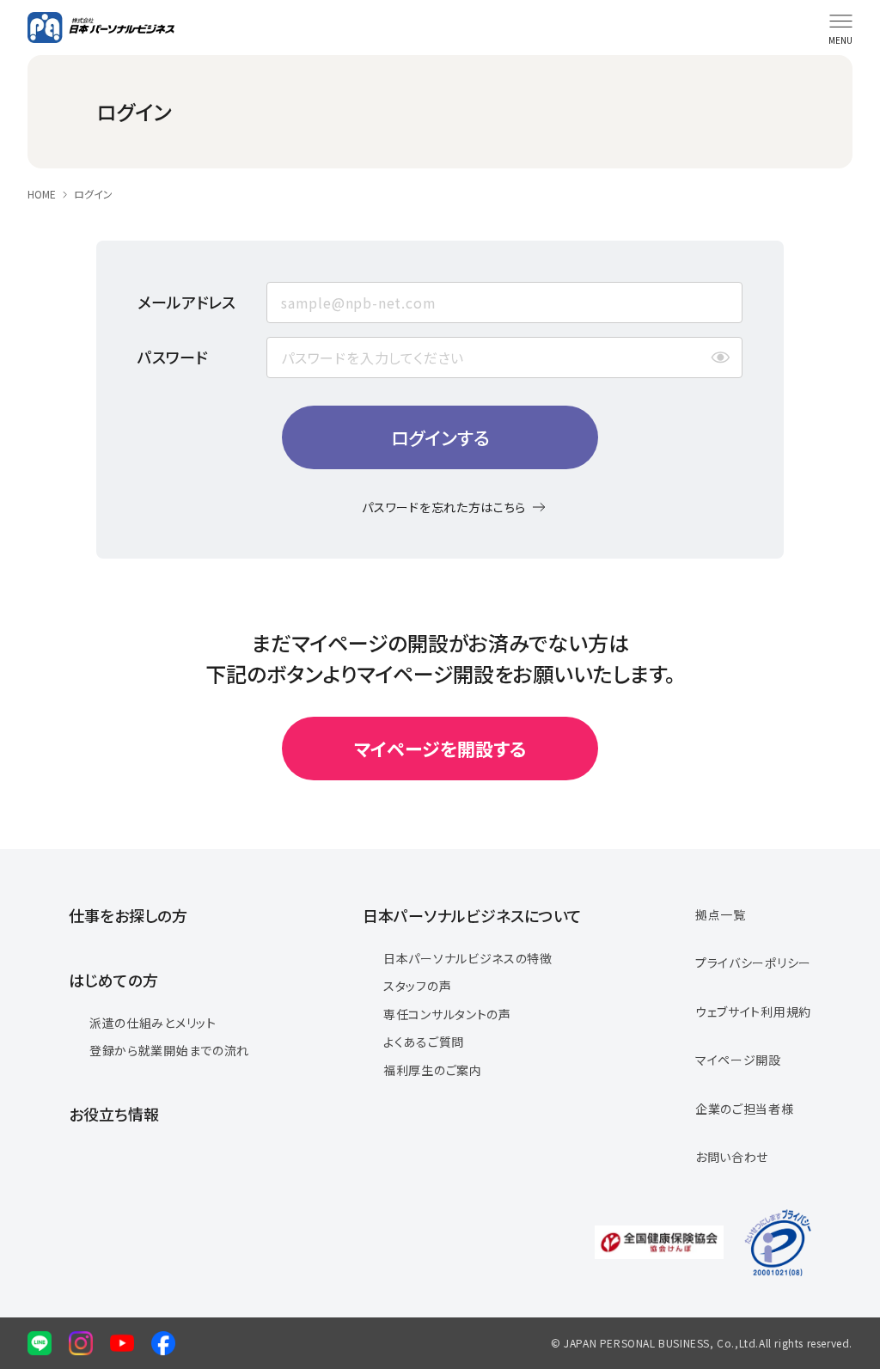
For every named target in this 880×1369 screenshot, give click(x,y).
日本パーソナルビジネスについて (472, 915)
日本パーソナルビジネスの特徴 (468, 958)
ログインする (440, 437)
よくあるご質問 (423, 1041)
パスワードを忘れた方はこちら (444, 507)
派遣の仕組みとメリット (153, 1022)
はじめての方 (113, 980)
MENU (840, 40)
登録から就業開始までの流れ (169, 1050)
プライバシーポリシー (753, 962)
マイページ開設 (738, 1059)
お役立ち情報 (114, 1114)
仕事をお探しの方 (128, 915)
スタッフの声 (417, 985)
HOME (42, 194)
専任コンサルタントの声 (447, 1014)
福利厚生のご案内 (432, 1070)
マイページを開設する (440, 748)
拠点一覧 (720, 914)
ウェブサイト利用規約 (753, 1011)
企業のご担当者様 (744, 1108)
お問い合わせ (731, 1156)
